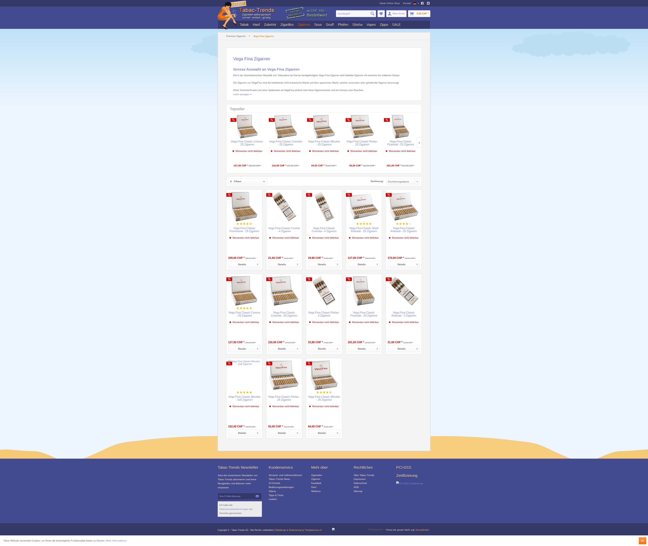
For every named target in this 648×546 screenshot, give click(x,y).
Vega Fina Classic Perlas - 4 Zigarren (324, 314)
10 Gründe (274, 483)
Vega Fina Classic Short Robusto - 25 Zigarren (363, 230)
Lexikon (273, 499)
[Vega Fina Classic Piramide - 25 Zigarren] (400, 126)
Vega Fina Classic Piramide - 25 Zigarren (400, 143)
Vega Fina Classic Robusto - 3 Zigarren (404, 314)
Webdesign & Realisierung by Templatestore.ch (298, 530)
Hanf (313, 487)
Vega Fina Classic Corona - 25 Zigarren (247, 143)
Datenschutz (360, 483)
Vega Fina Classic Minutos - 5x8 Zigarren (244, 398)
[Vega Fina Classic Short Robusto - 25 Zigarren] (364, 206)
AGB (356, 487)
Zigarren (315, 479)
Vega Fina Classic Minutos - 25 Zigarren (324, 143)
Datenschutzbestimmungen (234, 509)
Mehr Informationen (116, 540)
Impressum (360, 479)
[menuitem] (356, 13)
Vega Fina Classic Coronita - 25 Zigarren (285, 143)
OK (642, 540)
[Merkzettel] (381, 13)
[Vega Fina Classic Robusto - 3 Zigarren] (404, 291)
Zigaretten (316, 475)
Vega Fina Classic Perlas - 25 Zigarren (362, 143)
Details (242, 264)
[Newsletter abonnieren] (257, 496)
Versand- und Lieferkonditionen (285, 475)
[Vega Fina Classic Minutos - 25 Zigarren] (324, 126)
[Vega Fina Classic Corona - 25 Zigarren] (247, 126)
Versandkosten (422, 530)
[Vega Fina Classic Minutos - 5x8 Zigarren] (244, 375)
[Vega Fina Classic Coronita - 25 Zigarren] (285, 126)
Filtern (237, 181)
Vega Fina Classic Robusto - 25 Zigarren (404, 230)
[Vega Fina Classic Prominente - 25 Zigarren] (244, 206)
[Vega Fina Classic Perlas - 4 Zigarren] (324, 291)
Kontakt (407, 3)
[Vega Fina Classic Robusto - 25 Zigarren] (404, 206)
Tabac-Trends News (279, 479)
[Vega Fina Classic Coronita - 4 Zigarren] (324, 206)
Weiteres (316, 491)
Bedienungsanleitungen (281, 487)
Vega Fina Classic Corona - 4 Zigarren (284, 230)
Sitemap (358, 491)
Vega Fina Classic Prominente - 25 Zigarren (244, 230)
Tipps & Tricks (276, 495)
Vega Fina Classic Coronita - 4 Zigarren (324, 230)
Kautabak (316, 483)
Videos (272, 491)
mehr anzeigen (241, 94)
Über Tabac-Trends (364, 475)
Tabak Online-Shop (389, 3)
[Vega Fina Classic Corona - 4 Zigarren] (284, 206)
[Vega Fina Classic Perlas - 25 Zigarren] (362, 126)
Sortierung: (377, 181)
